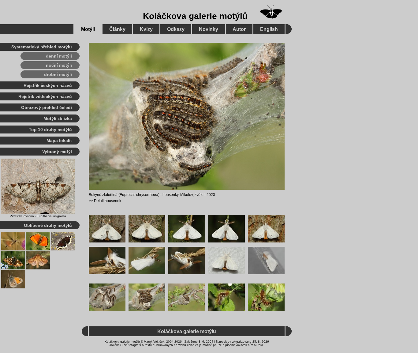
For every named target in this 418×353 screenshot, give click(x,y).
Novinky (208, 29)
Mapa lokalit (59, 140)
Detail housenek (107, 201)
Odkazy (176, 29)
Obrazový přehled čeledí (46, 107)
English (269, 29)
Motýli (88, 29)
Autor (239, 29)
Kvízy (146, 29)
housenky (170, 195)
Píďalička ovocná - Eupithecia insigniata (38, 216)
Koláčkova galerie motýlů (195, 16)
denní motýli (59, 56)
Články (117, 29)
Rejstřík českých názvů (48, 85)
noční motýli (59, 65)
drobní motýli (58, 74)
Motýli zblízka (57, 118)
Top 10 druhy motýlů (50, 129)
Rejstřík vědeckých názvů (45, 96)
